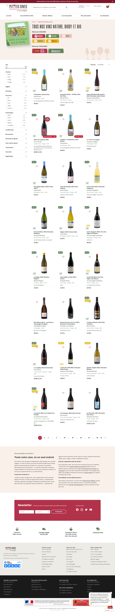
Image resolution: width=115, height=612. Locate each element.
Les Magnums (70, 569)
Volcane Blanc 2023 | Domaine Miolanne (43, 232)
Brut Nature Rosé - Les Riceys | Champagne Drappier (43, 323)
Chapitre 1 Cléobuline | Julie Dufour (69, 140)
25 (89, 438)
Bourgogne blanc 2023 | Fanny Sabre (43, 187)
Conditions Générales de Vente (99, 561)
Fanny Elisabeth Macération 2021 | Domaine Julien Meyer (96, 95)
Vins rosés (69, 559)
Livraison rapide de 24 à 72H (44, 533)
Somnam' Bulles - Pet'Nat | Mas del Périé (70, 95)
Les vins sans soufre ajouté (73, 566)
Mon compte (97, 6)
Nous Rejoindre (8, 592)
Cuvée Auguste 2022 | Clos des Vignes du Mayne (96, 232)
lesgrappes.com (35, 582)
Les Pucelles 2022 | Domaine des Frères (96, 414)
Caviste (89, 587)
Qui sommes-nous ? (9, 582)
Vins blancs (69, 554)
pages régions (88, 472)
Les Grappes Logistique (65, 592)
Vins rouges (69, 556)
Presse (44, 569)
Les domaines (104, 15)
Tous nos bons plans (71, 551)
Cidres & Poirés (46, 566)
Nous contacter (95, 549)
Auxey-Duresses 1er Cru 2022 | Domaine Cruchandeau (70, 323)
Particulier (89, 592)
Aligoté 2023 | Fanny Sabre (68, 232)
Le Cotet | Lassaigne (93, 139)
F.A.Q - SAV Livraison (96, 551)
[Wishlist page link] (7, 5)
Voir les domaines (46, 551)
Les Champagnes (70, 564)
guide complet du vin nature (77, 466)
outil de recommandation (76, 485)
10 (64, 438)
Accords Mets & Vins (26, 15)
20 (80, 438)
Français (107, 610)
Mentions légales (95, 559)
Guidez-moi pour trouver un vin (74, 549)
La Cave (8, 15)
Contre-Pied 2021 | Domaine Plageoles (96, 187)
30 (97, 438)
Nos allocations (86, 15)
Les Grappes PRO (64, 582)
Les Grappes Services (65, 590)
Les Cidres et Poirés (71, 571)
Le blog (44, 554)
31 (101, 438)
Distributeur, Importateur (93, 584)
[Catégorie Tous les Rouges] (38, 36)
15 (72, 438)
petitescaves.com (36, 584)
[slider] (6, 68)
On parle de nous (8, 584)
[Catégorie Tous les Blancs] (52, 36)
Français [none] (81, 6)
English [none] (88, 6)
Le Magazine (7, 594)
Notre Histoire (7, 587)
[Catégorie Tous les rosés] (66, 36)
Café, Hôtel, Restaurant (93, 582)
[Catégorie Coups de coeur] (40, 51)
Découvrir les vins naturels (49, 556)
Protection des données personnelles (100, 564)
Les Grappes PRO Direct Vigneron (68, 584)
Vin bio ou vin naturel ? (48, 561)
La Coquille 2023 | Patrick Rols (43, 368)
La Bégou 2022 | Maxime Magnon (41, 278)
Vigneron (89, 589)
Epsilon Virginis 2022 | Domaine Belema (97, 368)
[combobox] (42, 511)
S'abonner (58, 511)
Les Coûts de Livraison (97, 556)
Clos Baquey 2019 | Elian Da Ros (70, 413)
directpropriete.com (36, 587)
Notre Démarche (8, 589)
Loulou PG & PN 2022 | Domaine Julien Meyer (70, 368)
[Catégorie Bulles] (52, 41)
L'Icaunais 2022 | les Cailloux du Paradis (44, 414)
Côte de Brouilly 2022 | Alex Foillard (69, 187)
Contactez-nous (98, 532)
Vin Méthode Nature (47, 564)
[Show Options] (48, 511)
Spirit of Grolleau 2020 (41, 139)
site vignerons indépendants (38, 589)
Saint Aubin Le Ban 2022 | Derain (68, 278)
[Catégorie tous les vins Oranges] (38, 41)
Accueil (34, 22)
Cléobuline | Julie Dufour (42, 94)
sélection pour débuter (89, 481)
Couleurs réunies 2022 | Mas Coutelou (96, 323)
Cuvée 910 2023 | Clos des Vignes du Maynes (95, 278)
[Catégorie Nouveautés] (56, 51)
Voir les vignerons (46, 549)
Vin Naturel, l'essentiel (47, 559)
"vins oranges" (70, 561)
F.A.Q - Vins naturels (96, 554)
